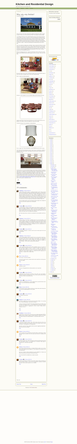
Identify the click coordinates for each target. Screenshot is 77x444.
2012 (51, 159)
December (53, 164)
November (53, 166)
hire (49, 131)
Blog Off (50, 99)
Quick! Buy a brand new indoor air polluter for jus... (54, 211)
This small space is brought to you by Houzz (54, 187)
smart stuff (51, 69)
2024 (51, 142)
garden (50, 124)
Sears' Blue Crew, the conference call (54, 194)
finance (50, 116)
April (52, 265)
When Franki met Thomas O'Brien (54, 185)
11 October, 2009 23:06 (26, 299)
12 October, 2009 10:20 (28, 339)
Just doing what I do (54, 190)
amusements (51, 67)
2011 (51, 160)
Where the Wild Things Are (53, 206)
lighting (50, 92)
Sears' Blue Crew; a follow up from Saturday (54, 218)
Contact (27, 8)
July (52, 261)
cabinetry (50, 94)
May (52, 264)
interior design (51, 66)
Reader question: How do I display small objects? (54, 247)
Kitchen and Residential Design (34, 4)
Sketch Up (50, 102)
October (52, 167)
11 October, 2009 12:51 (24, 256)
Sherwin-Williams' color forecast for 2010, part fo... (54, 233)
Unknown (20, 264)
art (49, 71)
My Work (31, 8)
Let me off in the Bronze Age (53, 172)
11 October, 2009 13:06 (27, 272)
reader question (51, 101)
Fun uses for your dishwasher (54, 175)
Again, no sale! (53, 242)
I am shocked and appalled (54, 198)
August (52, 260)
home (50, 126)
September (53, 258)
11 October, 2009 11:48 (27, 235)
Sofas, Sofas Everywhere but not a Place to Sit (27, 176)
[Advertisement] (54, 38)
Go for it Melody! (53, 256)
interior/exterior (51, 122)
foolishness (51, 82)
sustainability (51, 81)
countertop (51, 77)
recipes (50, 109)
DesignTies (21, 299)
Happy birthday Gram (54, 196)
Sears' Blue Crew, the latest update (54, 203)
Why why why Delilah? (25, 14)
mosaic (50, 87)
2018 (51, 150)
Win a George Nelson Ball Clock (54, 192)
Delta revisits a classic (53, 181)
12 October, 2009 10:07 (26, 331)
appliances (51, 76)
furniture (20, 184)
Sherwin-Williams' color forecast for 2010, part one (54, 244)
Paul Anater (21, 245)
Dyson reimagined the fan (54, 216)
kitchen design (51, 64)
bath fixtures (51, 89)
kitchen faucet (51, 104)
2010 (51, 162)
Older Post (44, 384)
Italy (49, 107)
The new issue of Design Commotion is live (54, 222)
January (52, 270)
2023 (51, 143)
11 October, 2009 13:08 (27, 280)
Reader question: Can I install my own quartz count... (54, 170)
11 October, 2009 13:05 (25, 264)
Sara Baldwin (21, 313)
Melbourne (51, 127)
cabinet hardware (52, 114)
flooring (50, 106)
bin (49, 129)
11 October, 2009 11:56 (27, 245)
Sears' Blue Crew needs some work (54, 227)
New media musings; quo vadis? (54, 253)
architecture (51, 97)
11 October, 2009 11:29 (27, 218)
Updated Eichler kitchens (53, 214)
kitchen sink (51, 112)
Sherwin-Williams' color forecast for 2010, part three (54, 236)
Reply (20, 215)
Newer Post (19, 384)
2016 (51, 153)
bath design (51, 72)
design (50, 74)
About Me (22, 8)
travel (50, 84)
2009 (51, 163)
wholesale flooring (52, 134)
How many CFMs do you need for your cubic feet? (54, 200)
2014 (51, 156)
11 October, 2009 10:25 (27, 190)
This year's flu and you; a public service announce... (54, 178)
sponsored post (51, 132)
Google (50, 117)
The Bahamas (51, 111)
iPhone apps (51, 119)
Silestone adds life (54, 183)
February (52, 268)
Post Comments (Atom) (33, 387)
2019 (51, 149)
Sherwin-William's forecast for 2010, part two (54, 240)
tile (49, 86)
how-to (50, 79)
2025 (51, 140)
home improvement (52, 121)
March (52, 267)
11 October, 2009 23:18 (27, 313)
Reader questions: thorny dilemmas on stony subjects (54, 251)
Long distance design (54, 231)
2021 (51, 146)
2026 (51, 139)
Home (18, 8)
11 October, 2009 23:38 (27, 320)
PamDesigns (21, 190)
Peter (20, 256)
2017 (51, 152)
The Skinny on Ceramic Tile (53, 229)
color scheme (51, 96)
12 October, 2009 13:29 (28, 359)
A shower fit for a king (54, 255)
